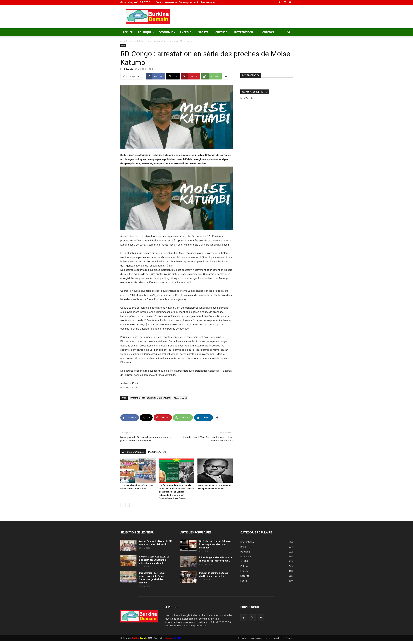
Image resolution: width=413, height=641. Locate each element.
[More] (226, 76)
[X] (284, 2)
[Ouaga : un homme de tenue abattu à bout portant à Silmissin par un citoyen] (188, 577)
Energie (185, 32)
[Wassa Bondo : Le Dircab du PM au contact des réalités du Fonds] (128, 545)
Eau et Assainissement (259, 638)
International (244, 32)
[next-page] (128, 505)
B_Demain (128, 69)
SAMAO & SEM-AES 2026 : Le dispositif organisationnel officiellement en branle (154, 559)
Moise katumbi (180, 398)
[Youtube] (290, 2)
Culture (221, 32)
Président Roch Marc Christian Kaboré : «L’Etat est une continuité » (208, 439)
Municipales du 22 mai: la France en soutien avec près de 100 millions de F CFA (146, 439)
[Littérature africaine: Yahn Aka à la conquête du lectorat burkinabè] (188, 545)
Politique (144, 32)
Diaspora (242, 638)
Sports (203, 32)
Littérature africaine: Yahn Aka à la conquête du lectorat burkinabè (215, 544)
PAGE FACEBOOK (250, 75)
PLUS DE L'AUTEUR (157, 452)
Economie (166, 32)
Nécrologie (208, 2)
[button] (289, 32)
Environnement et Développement (177, 2)
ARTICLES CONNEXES (133, 452)
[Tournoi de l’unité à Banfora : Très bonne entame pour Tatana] (138, 471)
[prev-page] (122, 505)
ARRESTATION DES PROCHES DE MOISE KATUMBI (150, 398)
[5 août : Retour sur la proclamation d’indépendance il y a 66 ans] (215, 471)
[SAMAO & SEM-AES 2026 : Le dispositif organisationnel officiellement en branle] (128, 560)
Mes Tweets (246, 98)
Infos (132, 41)
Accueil (128, 32)
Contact (268, 32)
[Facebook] (279, 2)
